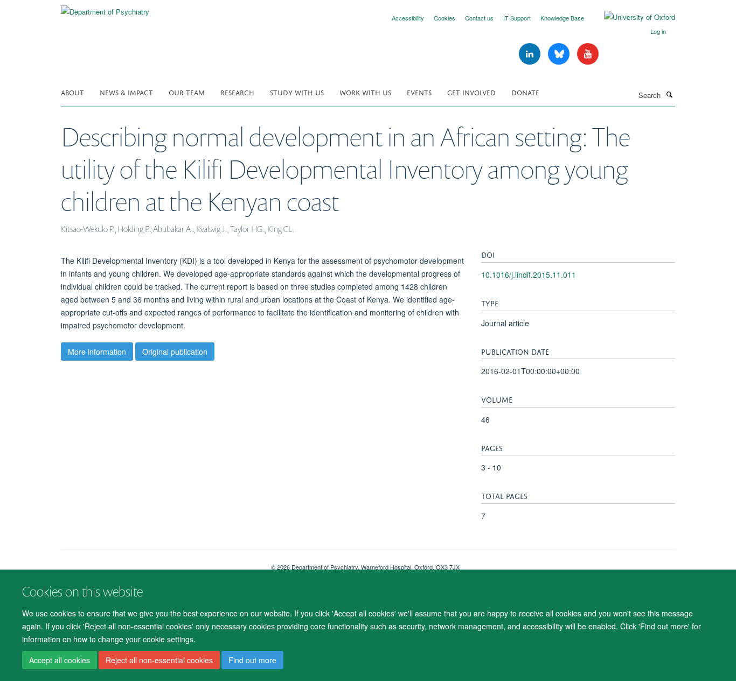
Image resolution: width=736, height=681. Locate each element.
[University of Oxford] (631, 17)
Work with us (365, 92)
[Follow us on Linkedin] (531, 54)
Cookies (444, 17)
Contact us (479, 17)
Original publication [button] (174, 351)
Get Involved (471, 92)
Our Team (187, 92)
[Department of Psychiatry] (105, 8)
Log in (658, 31)
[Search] (669, 94)
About (72, 92)
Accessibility (408, 17)
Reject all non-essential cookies (159, 660)
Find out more (252, 660)
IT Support (517, 17)
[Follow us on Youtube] (588, 54)
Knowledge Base (562, 17)
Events (419, 92)
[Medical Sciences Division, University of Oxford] (158, 563)
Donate (525, 92)
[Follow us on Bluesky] (560, 54)
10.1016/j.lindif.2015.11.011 (528, 274)
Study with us (297, 92)
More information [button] (97, 351)
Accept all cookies (59, 660)
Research (237, 92)
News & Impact (126, 92)
